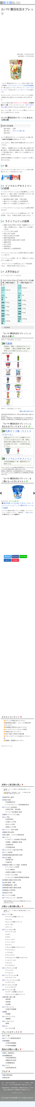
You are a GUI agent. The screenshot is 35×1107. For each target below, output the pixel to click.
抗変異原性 (9, 819)
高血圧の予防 (8, 893)
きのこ (6, 1026)
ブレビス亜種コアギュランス (15, 947)
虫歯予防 (9, 862)
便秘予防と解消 (9, 797)
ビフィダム (9, 924)
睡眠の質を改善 (9, 832)
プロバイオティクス (14, 85)
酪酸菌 (8, 1019)
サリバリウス (10, 955)
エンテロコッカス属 (10, 968)
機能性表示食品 (11, 1060)
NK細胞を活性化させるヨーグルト (16, 727)
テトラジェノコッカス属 (12, 980)
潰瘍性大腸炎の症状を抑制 (12, 880)
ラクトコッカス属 (9, 990)
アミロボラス (10, 965)
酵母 (7, 1023)
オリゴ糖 (7, 1036)
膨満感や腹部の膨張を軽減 (12, 887)
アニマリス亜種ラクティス (14, 917)
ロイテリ (9, 945)
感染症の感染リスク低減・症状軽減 (15, 865)
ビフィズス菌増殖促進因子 (12, 1038)
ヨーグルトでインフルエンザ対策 (16, 729)
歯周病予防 (9, 859)
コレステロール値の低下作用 (13, 850)
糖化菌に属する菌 (9, 997)
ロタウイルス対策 (12, 875)
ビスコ (27, 158)
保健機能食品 (8, 1055)
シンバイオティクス (21, 90)
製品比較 (7, 1077)
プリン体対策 (8, 852)
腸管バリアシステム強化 (12, 814)
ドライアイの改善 (9, 895)
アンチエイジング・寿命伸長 (13, 898)
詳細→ (27, 512)
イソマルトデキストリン (18, 458)
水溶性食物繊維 (29, 85)
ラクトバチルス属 (9, 929)
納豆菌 (8, 1002)
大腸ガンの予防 (11, 822)
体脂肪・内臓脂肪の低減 (14, 842)
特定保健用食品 (11, 1058)
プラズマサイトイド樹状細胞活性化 (17, 804)
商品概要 (7, 327)
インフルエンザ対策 (12, 867)
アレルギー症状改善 (10, 807)
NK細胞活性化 (10, 802)
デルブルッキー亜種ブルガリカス (17, 957)
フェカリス (9, 973)
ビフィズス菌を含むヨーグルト (15, 720)
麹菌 (5, 1012)
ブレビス (9, 963)
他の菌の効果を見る (27, 411)
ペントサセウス (11, 987)
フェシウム (9, 970)
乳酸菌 (8, 343)
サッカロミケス (9, 1021)
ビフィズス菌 (8, 914)
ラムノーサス (10, 939)
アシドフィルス (11, 932)
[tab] (17, 327)
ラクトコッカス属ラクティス (15, 994)
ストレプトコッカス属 (11, 975)
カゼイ (8, 934)
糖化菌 (8, 999)
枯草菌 (8, 1004)
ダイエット (7, 837)
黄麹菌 (8, 1014)
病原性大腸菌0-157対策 (13, 872)
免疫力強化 (7, 800)
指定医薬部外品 (11, 1067)
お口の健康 (7, 857)
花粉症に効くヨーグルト (13, 732)
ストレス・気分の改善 (11, 829)
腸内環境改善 (8, 1075)
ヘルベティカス (11, 960)
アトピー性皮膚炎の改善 (14, 812)
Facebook (16, 556)
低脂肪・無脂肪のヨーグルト (14, 740)
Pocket (15, 560)
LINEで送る (23, 556)
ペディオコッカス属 (10, 985)
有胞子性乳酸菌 (11, 1009)
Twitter (8, 556)
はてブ (7, 560)
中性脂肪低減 (10, 847)
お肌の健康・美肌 (9, 882)
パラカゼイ (9, 952)
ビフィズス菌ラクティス (14, 922)
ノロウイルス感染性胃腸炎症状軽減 (17, 877)
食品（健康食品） (9, 1053)
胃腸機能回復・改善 (10, 885)
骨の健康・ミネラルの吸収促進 (14, 835)
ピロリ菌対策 (10, 869)
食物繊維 (7, 1041)
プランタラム (10, 950)
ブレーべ (9, 927)
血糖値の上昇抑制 (9, 890)
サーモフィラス (11, 977)
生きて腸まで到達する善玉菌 (14, 734)
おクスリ (7, 1065)
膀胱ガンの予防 (11, 827)
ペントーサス (10, 942)
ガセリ (8, 937)
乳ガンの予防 (10, 824)
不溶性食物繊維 (11, 1045)
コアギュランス (9, 1007)
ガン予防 (7, 817)
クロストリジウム (9, 1016)
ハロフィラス (10, 982)
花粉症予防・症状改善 (13, 809)
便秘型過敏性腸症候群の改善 (13, 855)
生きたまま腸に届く (19, 131)
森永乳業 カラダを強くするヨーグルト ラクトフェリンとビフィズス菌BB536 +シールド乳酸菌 (17, 505)
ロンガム (9, 919)
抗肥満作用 (9, 845)
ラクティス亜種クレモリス (14, 992)
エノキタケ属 (10, 1028)
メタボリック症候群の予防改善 (16, 839)
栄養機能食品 (10, 1063)
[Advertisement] (17, 34)
